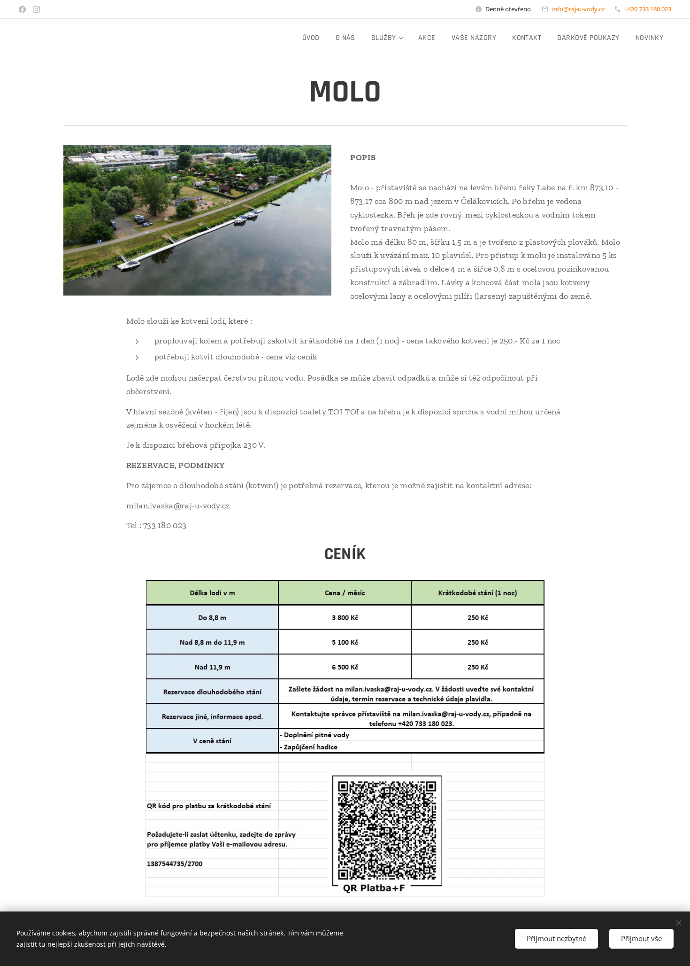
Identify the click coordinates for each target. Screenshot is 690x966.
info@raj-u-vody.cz (578, 9)
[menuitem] (311, 38)
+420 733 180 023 (647, 9)
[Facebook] (22, 9)
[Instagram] (36, 9)
